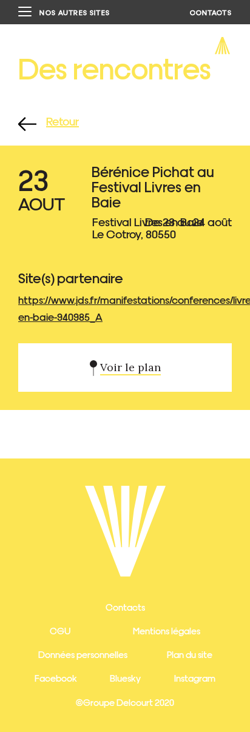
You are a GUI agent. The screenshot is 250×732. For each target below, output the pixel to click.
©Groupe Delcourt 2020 (125, 702)
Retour (62, 120)
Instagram (194, 677)
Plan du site (189, 654)
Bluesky (125, 677)
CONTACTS (211, 12)
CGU (60, 630)
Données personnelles (82, 654)
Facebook (56, 677)
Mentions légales (166, 630)
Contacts (125, 607)
